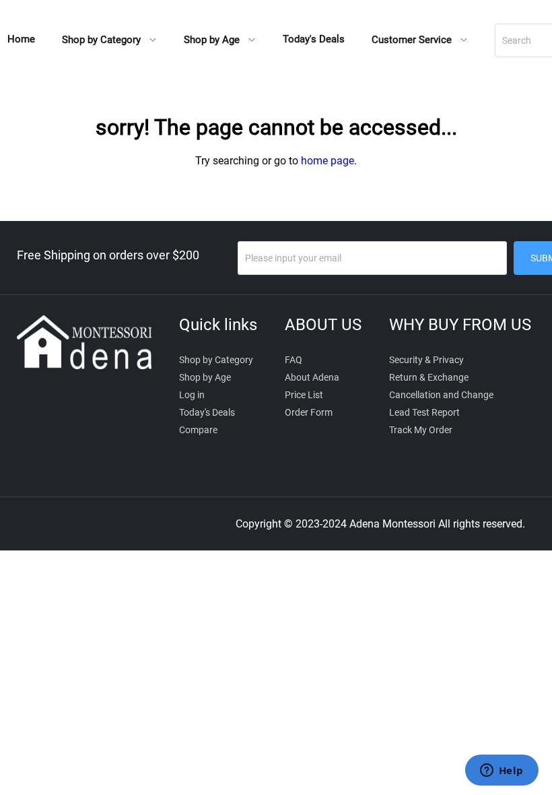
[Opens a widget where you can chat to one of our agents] (501, 771)
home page (327, 160)
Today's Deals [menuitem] (314, 39)
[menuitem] (109, 40)
